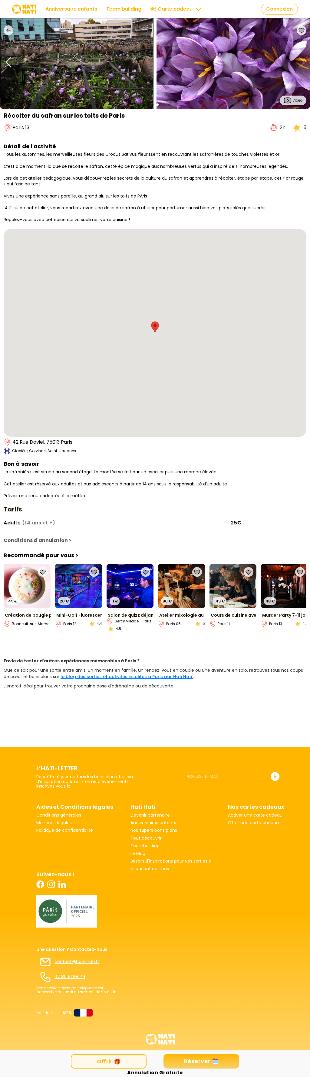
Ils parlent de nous (149, 868)
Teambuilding (145, 846)
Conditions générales (58, 815)
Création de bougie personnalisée (28, 615)
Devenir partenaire (150, 815)
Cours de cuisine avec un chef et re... (233, 615)
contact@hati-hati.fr (76, 961)
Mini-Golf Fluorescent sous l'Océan (79, 615)
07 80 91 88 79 (69, 976)
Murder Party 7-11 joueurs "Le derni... (285, 615)
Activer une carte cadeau (255, 815)
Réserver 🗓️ (201, 1061)
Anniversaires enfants (153, 823)
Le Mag (137, 853)
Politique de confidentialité (64, 830)
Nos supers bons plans (153, 830)
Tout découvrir (146, 838)
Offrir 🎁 (108, 1061)
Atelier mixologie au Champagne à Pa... (182, 615)
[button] (152, 104)
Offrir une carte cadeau (253, 823)
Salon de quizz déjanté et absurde (130, 615)
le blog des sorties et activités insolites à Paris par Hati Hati (127, 677)
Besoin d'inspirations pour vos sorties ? (170, 861)
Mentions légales (54, 823)
